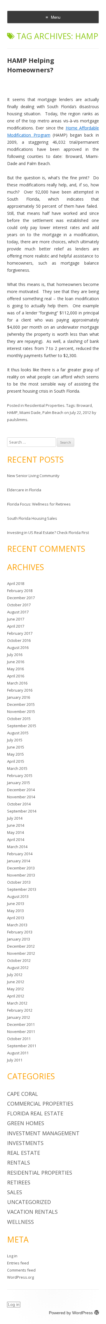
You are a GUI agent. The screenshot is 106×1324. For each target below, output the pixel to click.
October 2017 (19, 604)
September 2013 (21, 889)
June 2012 (15, 981)
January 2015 (18, 782)
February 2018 (19, 590)
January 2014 (18, 861)
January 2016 (18, 697)
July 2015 (14, 740)
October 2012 (19, 960)
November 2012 (21, 953)
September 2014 (21, 811)
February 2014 (19, 853)
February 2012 (19, 1010)
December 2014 (21, 789)
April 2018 (15, 583)
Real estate (23, 1152)
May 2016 (15, 668)
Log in (12, 1256)
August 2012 (18, 967)
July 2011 (14, 1060)
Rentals (18, 1162)
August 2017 (18, 612)
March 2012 (17, 1003)
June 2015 (15, 747)
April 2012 (15, 996)
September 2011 (21, 1045)
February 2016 (19, 690)
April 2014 (15, 839)
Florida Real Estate (35, 1113)
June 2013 (15, 903)
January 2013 (18, 939)
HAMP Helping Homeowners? (30, 65)
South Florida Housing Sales (32, 518)
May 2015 (15, 754)
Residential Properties (44, 405)
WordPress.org (20, 1277)
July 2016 (14, 654)
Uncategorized (29, 1201)
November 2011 (21, 1031)
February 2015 (19, 775)
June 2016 (15, 661)
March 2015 (17, 768)
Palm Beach (52, 412)
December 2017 (21, 597)
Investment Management (43, 1133)
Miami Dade (30, 412)
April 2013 (15, 917)
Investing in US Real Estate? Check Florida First (48, 532)
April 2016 (15, 676)
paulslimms (17, 419)
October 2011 (19, 1038)
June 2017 (15, 619)
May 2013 (15, 910)
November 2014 (21, 796)
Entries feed (18, 1263)
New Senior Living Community (33, 475)
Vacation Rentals (32, 1211)
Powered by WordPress (71, 1312)
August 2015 (18, 732)
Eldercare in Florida (24, 489)
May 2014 (15, 832)
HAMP (12, 412)
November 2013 (21, 875)
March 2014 (17, 846)
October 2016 (19, 640)
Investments (25, 1142)
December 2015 (21, 704)
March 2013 (17, 925)
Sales (14, 1192)
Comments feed (21, 1270)
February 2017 (19, 633)
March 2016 (17, 683)
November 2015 (21, 711)
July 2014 (14, 818)
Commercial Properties (40, 1103)
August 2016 (18, 647)
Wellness (20, 1221)
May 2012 (15, 989)
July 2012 (14, 974)
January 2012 (18, 1017)
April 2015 (15, 761)
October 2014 (19, 804)
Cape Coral (22, 1093)
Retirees (18, 1182)
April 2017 (15, 626)
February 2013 (19, 932)
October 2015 (19, 718)
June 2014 (15, 825)
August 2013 (18, 896)
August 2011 (18, 1053)
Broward (84, 405)
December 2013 (21, 868)
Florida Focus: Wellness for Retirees (39, 504)
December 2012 (21, 946)
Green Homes (25, 1123)
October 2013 (19, 882)
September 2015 (21, 725)
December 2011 (21, 1024)
